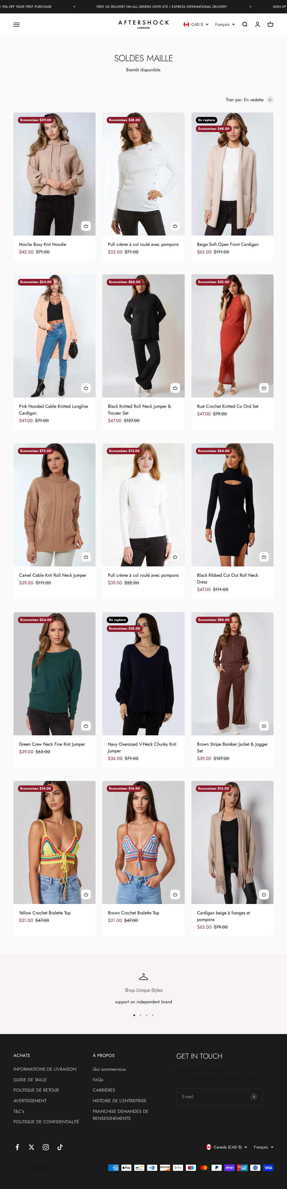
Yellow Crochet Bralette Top (45, 913)
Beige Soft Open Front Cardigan (227, 244)
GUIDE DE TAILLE (30, 1080)
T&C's (18, 1111)
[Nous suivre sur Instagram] (46, 1147)
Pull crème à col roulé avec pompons (143, 244)
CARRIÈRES (104, 1090)
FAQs (98, 1080)
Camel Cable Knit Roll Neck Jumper (52, 575)
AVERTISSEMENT (29, 1101)
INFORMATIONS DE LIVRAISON (44, 1069)
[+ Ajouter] (86, 226)
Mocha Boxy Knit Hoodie (42, 244)
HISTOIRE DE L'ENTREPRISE (120, 1101)
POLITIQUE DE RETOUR (36, 1090)
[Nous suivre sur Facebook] (17, 1147)
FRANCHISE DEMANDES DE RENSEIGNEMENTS (121, 1115)
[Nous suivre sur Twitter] (31, 1147)
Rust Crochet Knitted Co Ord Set (227, 406)
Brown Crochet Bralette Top (133, 913)
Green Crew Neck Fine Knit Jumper (52, 744)
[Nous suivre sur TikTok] (60, 1147)
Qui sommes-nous (109, 1069)
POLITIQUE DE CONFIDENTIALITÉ (46, 1122)
